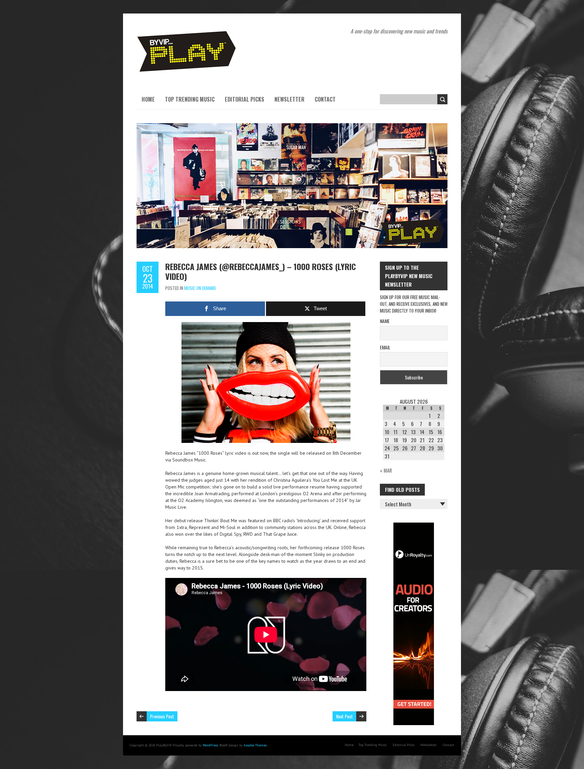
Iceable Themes (255, 745)
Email (385, 347)
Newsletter (289, 99)
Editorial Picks (244, 99)
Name (385, 320)
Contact (325, 99)
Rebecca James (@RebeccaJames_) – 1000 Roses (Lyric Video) (260, 271)
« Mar (386, 470)
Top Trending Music (190, 99)
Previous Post (162, 716)
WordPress (210, 745)
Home (148, 99)
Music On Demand (200, 288)
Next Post (344, 716)
